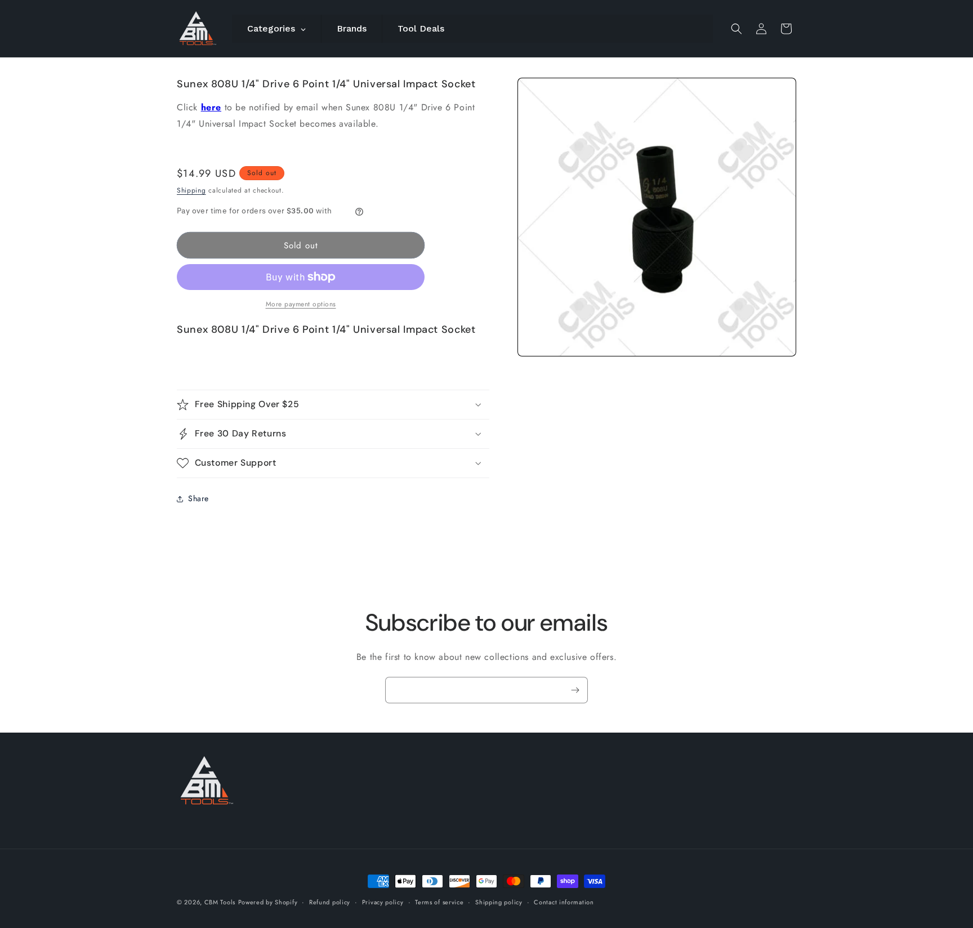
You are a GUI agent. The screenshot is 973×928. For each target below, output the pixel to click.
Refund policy (329, 902)
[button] (736, 28)
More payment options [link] (301, 304)
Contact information (563, 902)
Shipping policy (499, 902)
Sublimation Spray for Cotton (602, 888)
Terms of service (439, 902)
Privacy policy (383, 902)
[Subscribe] (575, 690)
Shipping (191, 190)
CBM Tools (219, 902)
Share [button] (198, 498)
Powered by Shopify (268, 902)
